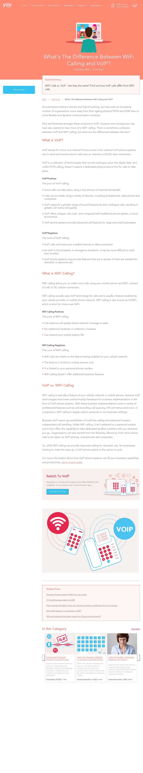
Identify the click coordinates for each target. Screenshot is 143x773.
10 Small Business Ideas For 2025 (61, 600)
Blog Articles (19, 90)
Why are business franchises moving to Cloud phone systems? (74, 616)
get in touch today (72, 462)
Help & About (95, 5)
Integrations (81, 5)
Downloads (68, 5)
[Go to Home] (9, 5)
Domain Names (53, 5)
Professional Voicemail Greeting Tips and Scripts (57, 658)
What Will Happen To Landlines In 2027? (64, 611)
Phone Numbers (37, 5)
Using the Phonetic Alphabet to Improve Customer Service (90, 658)
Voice (24, 5)
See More (135, 629)
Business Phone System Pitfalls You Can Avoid (67, 595)
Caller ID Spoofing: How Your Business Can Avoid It (121, 658)
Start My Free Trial (57, 492)
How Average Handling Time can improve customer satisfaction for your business (82, 606)
